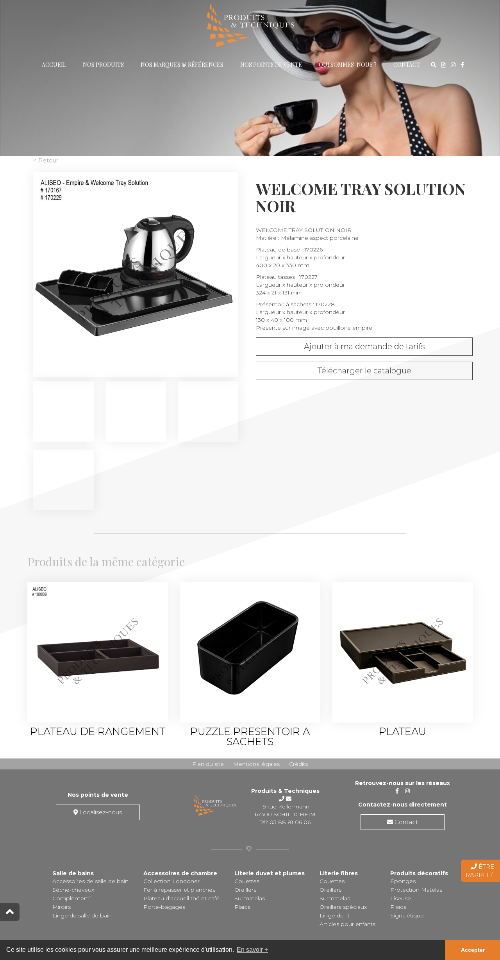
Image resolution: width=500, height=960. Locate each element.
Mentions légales (256, 763)
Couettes (246, 881)
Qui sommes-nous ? (348, 64)
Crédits (298, 763)
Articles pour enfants (347, 924)
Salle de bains (73, 873)
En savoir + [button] (252, 949)
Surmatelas (249, 898)
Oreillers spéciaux (343, 906)
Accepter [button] (473, 950)
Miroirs (61, 906)
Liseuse (400, 898)
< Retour (45, 160)
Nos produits (103, 64)
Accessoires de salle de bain (90, 881)
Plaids (242, 906)
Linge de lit (335, 915)
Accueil (54, 64)
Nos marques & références (182, 64)
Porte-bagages (164, 906)
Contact (406, 64)
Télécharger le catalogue (364, 370)
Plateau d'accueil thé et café (181, 898)
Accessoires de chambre (180, 873)
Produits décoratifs (419, 873)
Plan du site (208, 763)
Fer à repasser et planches (179, 889)
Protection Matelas (416, 889)
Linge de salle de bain (82, 915)
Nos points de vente (271, 64)
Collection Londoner (171, 881)
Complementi (71, 898)
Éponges (403, 881)
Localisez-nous (100, 812)
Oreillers (245, 889)
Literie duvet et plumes (269, 873)
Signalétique (407, 915)
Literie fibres (339, 873)
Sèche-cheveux (73, 889)
